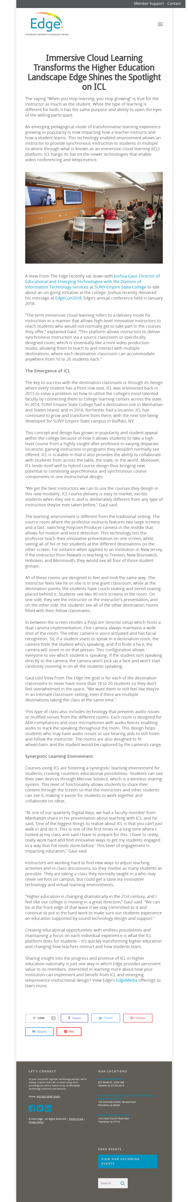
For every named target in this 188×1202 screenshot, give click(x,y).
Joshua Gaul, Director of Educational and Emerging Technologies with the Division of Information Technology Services (92, 281)
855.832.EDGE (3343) (48, 1096)
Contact (174, 3)
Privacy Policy (36, 1122)
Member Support (149, 3)
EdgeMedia (126, 980)
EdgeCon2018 (68, 298)
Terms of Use (76, 1118)
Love (46, 1018)
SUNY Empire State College (120, 287)
